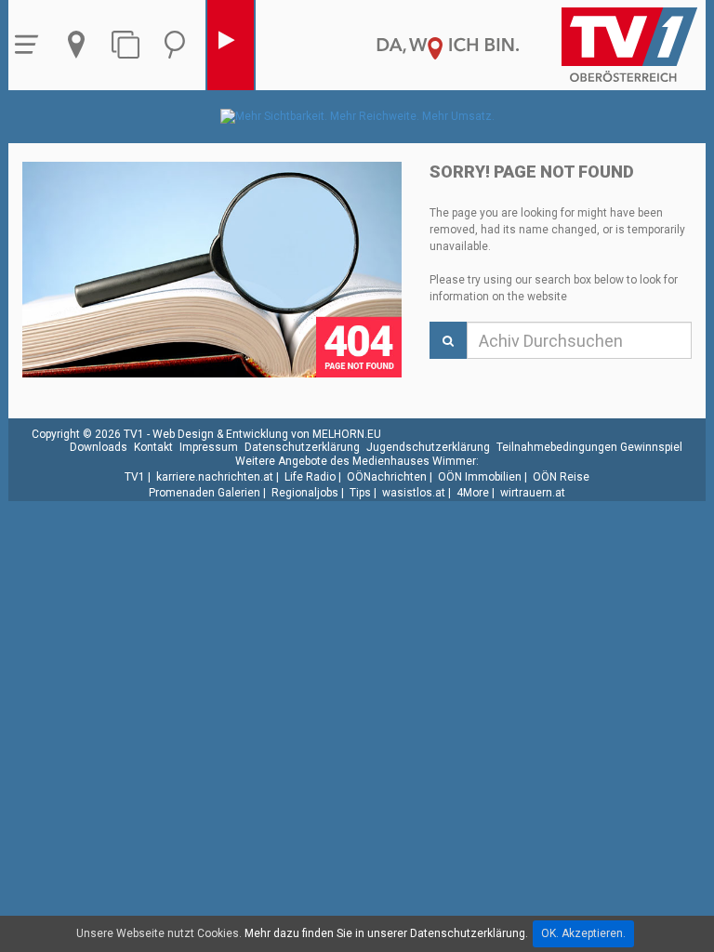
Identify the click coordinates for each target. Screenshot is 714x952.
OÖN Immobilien (480, 476)
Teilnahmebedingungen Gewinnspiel (589, 447)
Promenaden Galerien (204, 492)
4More (472, 492)
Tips (360, 492)
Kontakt (153, 447)
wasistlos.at (413, 492)
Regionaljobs (304, 492)
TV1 (135, 476)
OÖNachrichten (387, 476)
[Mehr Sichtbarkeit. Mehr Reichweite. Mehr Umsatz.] (357, 116)
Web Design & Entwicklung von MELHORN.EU (266, 434)
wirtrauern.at (532, 492)
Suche (179, 45)
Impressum (208, 447)
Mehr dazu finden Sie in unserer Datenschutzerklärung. (386, 933)
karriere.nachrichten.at (214, 476)
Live (230, 45)
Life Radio (310, 476)
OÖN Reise (561, 476)
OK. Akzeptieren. (583, 933)
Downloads (98, 447)
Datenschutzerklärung (302, 447)
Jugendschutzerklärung (428, 447)
